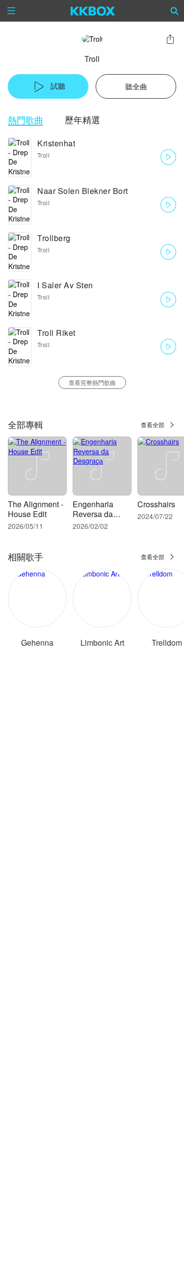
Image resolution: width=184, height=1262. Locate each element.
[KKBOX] (93, 11)
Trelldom (167, 642)
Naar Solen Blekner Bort (82, 190)
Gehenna (37, 642)
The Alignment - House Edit (35, 509)
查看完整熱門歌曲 (92, 382)
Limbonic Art (102, 642)
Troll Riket (56, 332)
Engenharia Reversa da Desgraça (93, 513)
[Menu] (11, 11)
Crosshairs (156, 504)
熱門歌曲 (25, 119)
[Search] (175, 11)
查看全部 (152, 424)
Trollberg (54, 238)
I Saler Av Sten (65, 285)
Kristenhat (56, 143)
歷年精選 (82, 119)
